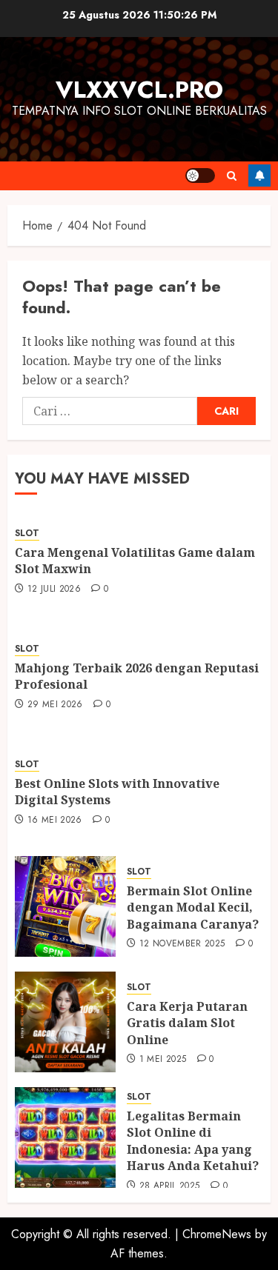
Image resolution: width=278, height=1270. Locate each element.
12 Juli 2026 (54, 589)
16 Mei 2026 (54, 820)
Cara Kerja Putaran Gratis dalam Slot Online (187, 1023)
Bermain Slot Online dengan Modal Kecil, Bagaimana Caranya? (193, 907)
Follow (259, 175)
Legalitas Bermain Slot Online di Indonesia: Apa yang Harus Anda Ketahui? (193, 1141)
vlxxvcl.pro (139, 90)
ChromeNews (216, 1234)
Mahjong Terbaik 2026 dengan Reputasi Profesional (137, 676)
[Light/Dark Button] (200, 175)
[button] (231, 175)
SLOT (27, 533)
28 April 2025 (169, 1186)
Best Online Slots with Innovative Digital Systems (117, 791)
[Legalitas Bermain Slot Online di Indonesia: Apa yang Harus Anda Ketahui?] (65, 1137)
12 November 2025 (182, 944)
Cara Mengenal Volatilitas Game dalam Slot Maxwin (135, 560)
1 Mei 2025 (163, 1060)
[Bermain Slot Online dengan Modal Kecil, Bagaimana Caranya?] (65, 906)
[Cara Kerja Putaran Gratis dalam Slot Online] (65, 1022)
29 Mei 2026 (55, 705)
